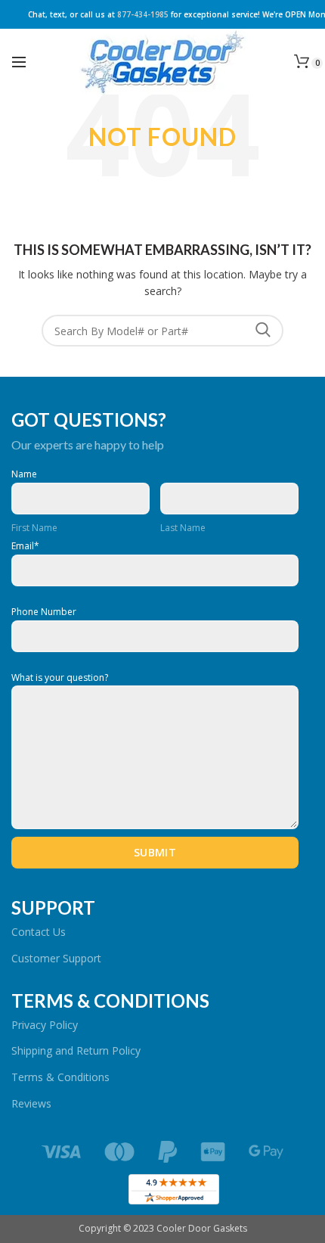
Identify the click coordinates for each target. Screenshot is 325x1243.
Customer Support (56, 958)
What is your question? (59, 678)
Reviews (31, 1103)
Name (24, 474)
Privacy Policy (44, 1025)
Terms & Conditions (60, 1077)
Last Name (183, 527)
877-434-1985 (143, 14)
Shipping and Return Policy (76, 1050)
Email (25, 546)
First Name (34, 527)
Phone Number (43, 612)
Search (263, 330)
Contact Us (38, 931)
